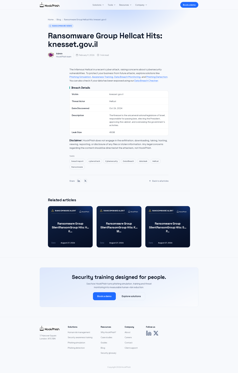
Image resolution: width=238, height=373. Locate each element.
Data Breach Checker (146, 80)
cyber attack (94, 161)
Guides (104, 342)
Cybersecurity (111, 161)
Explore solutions (131, 296)
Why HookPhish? (108, 332)
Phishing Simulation (80, 76)
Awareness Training (102, 76)
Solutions (97, 5)
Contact (128, 342)
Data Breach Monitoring (127, 76)
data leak (143, 161)
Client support (131, 348)
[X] (156, 333)
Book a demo (189, 5)
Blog (59, 19)
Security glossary (108, 353)
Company (139, 5)
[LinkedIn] (149, 333)
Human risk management (79, 332)
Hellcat (155, 161)
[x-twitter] (85, 180)
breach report (77, 161)
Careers (128, 337)
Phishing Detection (156, 76)
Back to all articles (160, 181)
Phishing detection (76, 348)
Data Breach (128, 161)
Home (51, 19)
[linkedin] (78, 180)
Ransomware (77, 167)
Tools (110, 5)
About (127, 332)
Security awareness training (80, 337)
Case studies (106, 337)
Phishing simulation (76, 342)
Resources (124, 5)
